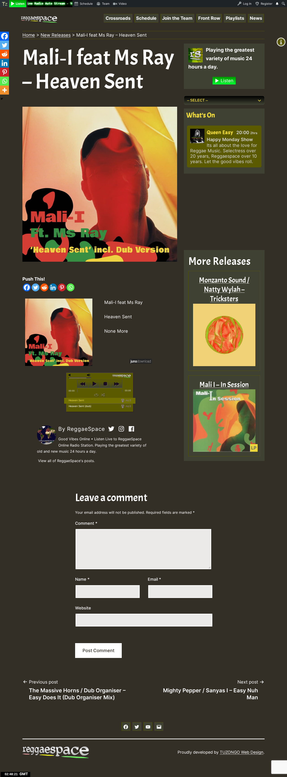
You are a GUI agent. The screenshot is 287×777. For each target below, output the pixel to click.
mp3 (128, 400)
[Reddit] (44, 287)
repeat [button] (96, 395)
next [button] (116, 384)
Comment (86, 523)
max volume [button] (89, 375)
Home (28, 35)
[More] (4, 90)
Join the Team (177, 18)
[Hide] (2, 99)
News (256, 18)
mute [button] (70, 375)
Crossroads (118, 18)
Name (82, 579)
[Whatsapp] (70, 287)
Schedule (146, 18)
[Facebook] (27, 287)
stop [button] (105, 384)
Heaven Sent (76, 400)
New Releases (56, 35)
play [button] (94, 384)
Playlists (235, 18)
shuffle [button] (103, 395)
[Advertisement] (224, 211)
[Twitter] (35, 287)
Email (154, 579)
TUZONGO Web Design (241, 752)
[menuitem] (4, 3)
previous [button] (82, 384)
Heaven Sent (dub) (80, 406)
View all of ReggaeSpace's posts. (66, 460)
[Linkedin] (53, 287)
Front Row (209, 18)
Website (83, 608)
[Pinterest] (62, 287)
